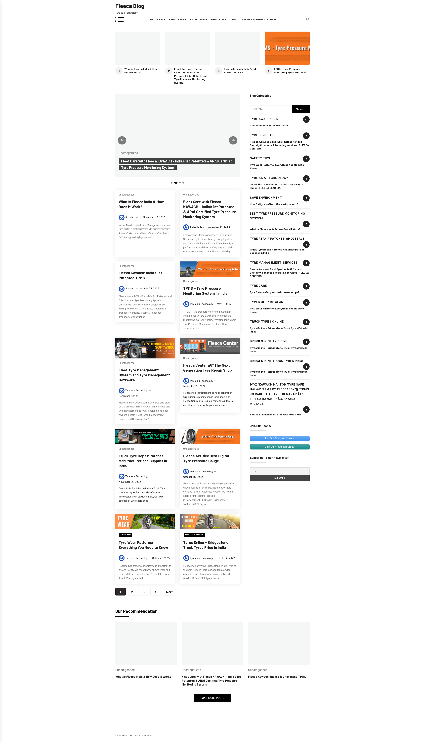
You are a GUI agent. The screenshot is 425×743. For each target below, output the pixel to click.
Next (169, 592)
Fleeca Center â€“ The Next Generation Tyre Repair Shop (207, 367)
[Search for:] (271, 109)
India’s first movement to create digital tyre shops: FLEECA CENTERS (276, 186)
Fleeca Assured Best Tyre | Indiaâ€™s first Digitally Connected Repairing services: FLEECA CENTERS (279, 145)
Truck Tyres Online (194, 534)
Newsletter (218, 19)
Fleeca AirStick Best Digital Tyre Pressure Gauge (206, 458)
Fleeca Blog (129, 5)
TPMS (233, 19)
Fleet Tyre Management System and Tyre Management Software (144, 374)
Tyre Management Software (259, 19)
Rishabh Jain (132, 217)
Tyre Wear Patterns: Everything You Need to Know (143, 544)
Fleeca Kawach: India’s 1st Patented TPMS (240, 70)
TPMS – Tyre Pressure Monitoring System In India (290, 70)
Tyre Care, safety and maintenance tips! (274, 292)
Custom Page (157, 19)
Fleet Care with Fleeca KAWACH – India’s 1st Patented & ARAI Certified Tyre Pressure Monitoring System (190, 75)
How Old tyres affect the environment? (274, 204)
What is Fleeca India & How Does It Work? (140, 70)
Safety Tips (125, 534)
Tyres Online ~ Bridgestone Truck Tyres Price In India (205, 544)
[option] (177, 135)
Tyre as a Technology (201, 303)
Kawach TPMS (177, 19)
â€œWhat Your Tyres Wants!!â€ (269, 125)
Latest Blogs (198, 19)
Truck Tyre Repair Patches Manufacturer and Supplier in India (143, 460)
